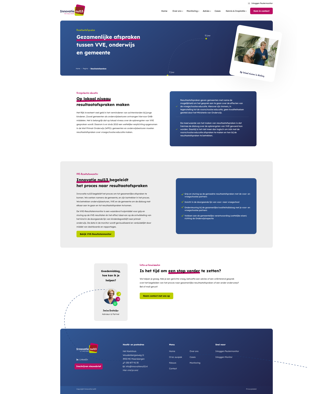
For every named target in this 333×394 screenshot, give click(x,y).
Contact (173, 368)
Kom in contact (261, 11)
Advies (206, 11)
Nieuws (172, 363)
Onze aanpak (175, 357)
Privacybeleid (251, 389)
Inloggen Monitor (223, 357)
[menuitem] (164, 10)
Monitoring (192, 11)
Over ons (194, 351)
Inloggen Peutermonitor (262, 3)
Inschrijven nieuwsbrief (88, 366)
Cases (218, 11)
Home (164, 11)
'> (117, 294)
